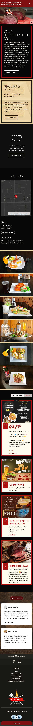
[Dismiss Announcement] (29, 3)
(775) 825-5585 (16, 678)
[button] (16, 261)
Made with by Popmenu (13, 656)
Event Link (12, 453)
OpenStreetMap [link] (17, 214)
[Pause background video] (31, 22)
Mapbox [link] (11, 214)
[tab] (17, 395)
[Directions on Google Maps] (16, 198)
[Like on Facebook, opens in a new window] (13, 661)
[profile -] (26, 9)
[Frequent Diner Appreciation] (16, 513)
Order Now (16, 723)
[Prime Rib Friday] (16, 563)
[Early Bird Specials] (16, 425)
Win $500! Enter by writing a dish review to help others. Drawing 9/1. (11, 3)
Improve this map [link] (26, 214)
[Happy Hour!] (16, 477)
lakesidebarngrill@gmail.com (16, 681)
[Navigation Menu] (30, 9)
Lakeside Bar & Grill (16, 697)
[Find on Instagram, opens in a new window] (19, 661)
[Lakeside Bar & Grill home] (9, 11)
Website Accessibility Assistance (17, 711)
